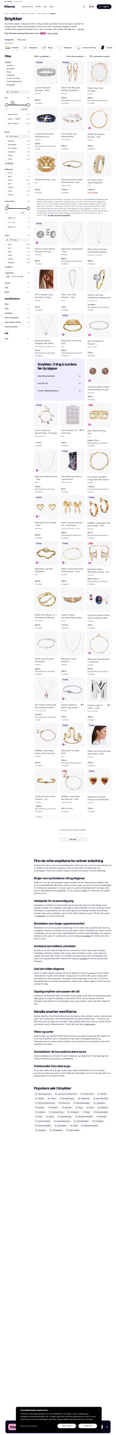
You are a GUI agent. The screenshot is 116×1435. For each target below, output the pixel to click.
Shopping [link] (15, 13)
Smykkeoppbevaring (14, 81)
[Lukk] (98, 1409)
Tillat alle (87, 1426)
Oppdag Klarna (27, 7)
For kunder (8, 1)
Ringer (9, 72)
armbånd (83, 958)
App (45, 7)
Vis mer (80, 29)
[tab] (9, 39)
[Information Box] (50, 56)
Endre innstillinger (29, 1426)
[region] (59, 1419)
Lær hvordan (52, 33)
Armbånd (10, 66)
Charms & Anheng (13, 78)
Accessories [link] (42, 13)
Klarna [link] (7, 13)
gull (92, 981)
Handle (38, 7)
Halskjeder (10, 75)
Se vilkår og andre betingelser (59, 215)
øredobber (86, 936)
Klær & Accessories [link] (28, 13)
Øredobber (11, 69)
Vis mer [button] (73, 839)
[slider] (6, 104)
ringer (84, 890)
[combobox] (75, 56)
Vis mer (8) (11, 85)
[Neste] (108, 48)
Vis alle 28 (8, 267)
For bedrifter (18, 1)
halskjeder (40, 916)
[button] (91, 6)
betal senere (90, 1024)
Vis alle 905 (9, 163)
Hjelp (51, 7)
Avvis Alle (66, 1426)
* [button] (71, 100)
